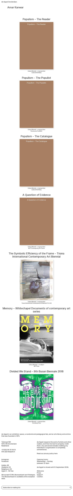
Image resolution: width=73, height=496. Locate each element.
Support (40, 475)
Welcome (40, 471)
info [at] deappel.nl (8, 452)
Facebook (5, 461)
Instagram (5, 459)
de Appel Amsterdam (9, 2)
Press (39, 473)
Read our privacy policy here (47, 453)
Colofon (40, 477)
